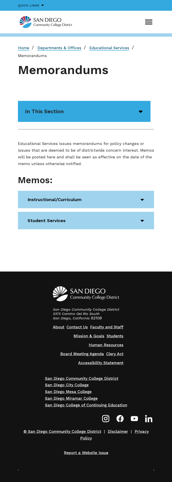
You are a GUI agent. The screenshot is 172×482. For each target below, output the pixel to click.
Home (23, 48)
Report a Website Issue (86, 452)
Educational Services (109, 48)
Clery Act (114, 354)
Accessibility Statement (100, 363)
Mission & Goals (88, 336)
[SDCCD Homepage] (46, 22)
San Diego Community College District (81, 378)
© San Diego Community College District (62, 431)
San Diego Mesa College (68, 391)
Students (115, 336)
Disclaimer (118, 431)
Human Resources (106, 345)
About (58, 327)
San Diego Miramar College (71, 398)
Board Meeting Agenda (82, 354)
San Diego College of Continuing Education (86, 405)
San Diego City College (67, 385)
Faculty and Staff (106, 327)
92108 (96, 318)
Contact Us (77, 327)
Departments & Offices (59, 48)
